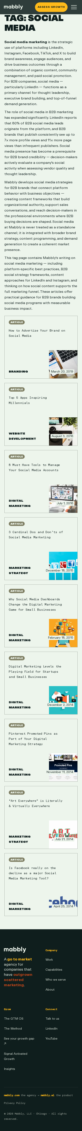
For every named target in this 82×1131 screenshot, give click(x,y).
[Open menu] (74, 7)
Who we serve (55, 979)
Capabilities (53, 969)
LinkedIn (51, 1028)
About (49, 989)
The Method (13, 1028)
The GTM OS (13, 1018)
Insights (9, 1068)
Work (49, 959)
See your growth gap (19, 1041)
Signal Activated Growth (15, 1056)
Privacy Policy (14, 1103)
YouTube (51, 1038)
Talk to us (52, 1018)
